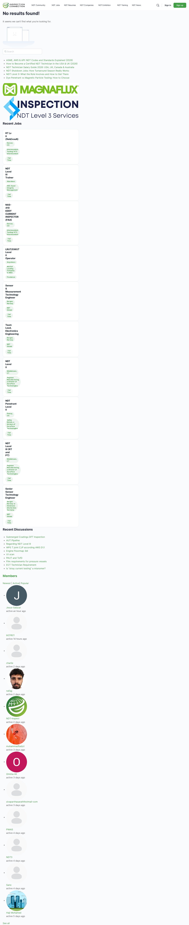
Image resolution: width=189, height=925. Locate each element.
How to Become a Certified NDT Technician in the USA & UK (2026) (42, 63)
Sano (8, 885)
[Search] (158, 5)
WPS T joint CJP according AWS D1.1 (25, 547)
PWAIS (9, 829)
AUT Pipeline (13, 540)
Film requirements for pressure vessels (26, 561)
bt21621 (10, 635)
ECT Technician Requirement (21, 564)
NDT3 (9, 857)
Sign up (179, 5)
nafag (9, 690)
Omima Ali (11, 774)
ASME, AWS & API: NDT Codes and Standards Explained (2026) (39, 60)
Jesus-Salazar (13, 607)
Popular (25, 583)
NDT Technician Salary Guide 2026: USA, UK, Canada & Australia (40, 67)
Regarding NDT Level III (18, 543)
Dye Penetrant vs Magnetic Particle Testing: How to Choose (37, 77)
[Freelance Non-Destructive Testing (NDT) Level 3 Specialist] (41, 108)
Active (16, 583)
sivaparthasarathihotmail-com (22, 801)
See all (6, 923)
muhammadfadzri (15, 746)
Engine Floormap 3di (17, 550)
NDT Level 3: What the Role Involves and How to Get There (37, 74)
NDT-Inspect (12, 718)
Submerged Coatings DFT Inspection (25, 537)
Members (10, 576)
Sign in (168, 5)
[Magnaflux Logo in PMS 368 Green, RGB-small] (41, 89)
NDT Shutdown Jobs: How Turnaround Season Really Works (37, 70)
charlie (9, 663)
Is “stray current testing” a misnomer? (26, 568)
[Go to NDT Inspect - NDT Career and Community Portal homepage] (14, 5)
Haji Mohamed (13, 912)
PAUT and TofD (14, 558)
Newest (7, 583)
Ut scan (10, 554)
